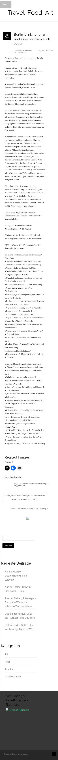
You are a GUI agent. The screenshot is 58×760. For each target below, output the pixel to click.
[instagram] (43, 754)
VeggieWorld (19, 485)
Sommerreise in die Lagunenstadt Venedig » (29, 508)
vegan (46, 483)
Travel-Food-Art (30, 12)
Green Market (37, 483)
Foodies (27, 483)
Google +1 (16, 519)
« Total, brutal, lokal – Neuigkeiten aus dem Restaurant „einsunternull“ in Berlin (25, 497)
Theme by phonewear (16, 754)
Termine (9, 669)
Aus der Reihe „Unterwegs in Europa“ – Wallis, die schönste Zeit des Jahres (21, 602)
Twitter (11, 519)
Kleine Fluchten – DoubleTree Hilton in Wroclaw (16, 575)
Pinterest (21, 519)
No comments (20, 52)
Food (51, 50)
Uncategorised (13, 676)
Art (47, 50)
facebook (7, 519)
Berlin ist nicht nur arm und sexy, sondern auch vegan (32, 39)
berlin (21, 483)
